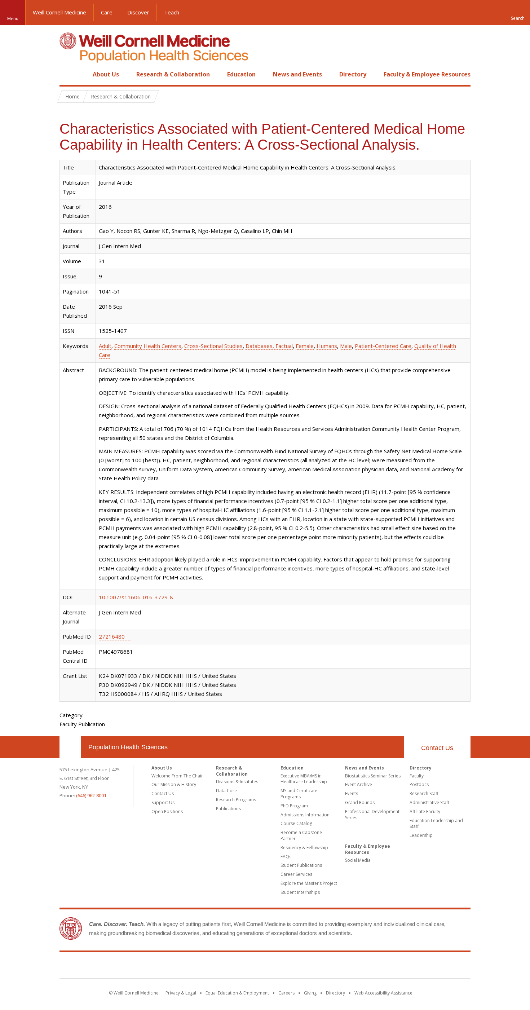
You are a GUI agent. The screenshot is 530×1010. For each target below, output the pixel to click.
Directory (352, 74)
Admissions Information (305, 815)
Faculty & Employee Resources (427, 74)
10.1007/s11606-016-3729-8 (136, 597)
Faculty (417, 776)
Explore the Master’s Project (309, 883)
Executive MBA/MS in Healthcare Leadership (304, 779)
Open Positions (167, 811)
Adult (105, 345)
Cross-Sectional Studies (213, 345)
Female (305, 345)
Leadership (421, 835)
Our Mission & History (173, 784)
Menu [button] (12, 19)
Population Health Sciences (128, 747)
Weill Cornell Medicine (59, 12)
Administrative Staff (429, 802)
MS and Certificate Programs (299, 794)
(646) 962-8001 (91, 795)
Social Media (358, 860)
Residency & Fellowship (304, 847)
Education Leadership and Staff (436, 823)
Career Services (296, 874)
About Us (106, 74)
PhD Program (294, 806)
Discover (138, 12)
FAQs (286, 857)
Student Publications (301, 865)
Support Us (163, 802)
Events (351, 793)
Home (67, 74)
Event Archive (358, 784)
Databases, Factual (269, 345)
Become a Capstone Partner (301, 835)
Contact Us (437, 747)
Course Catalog (296, 823)
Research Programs (236, 800)
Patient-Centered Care (383, 345)
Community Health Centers (147, 345)
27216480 (112, 636)
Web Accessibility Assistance (383, 993)
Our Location (70, 747)
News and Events (297, 74)
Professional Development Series (372, 814)
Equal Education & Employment (237, 993)
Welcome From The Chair (177, 776)
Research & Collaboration (173, 74)
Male (346, 345)
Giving (310, 993)
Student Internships (300, 892)
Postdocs (419, 784)
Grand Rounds (360, 802)
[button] (517, 12)
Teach (171, 12)
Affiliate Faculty (425, 811)
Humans (327, 345)
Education (241, 74)
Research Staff (424, 793)
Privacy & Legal (180, 993)
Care (106, 12)
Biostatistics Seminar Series (373, 776)
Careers (286, 993)
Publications (228, 809)
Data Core (226, 791)
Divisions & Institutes (237, 782)
